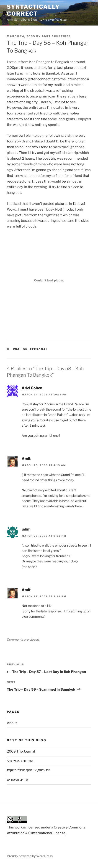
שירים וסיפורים (17, 780)
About (12, 723)
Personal (39, 349)
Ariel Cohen (32, 388)
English (20, 349)
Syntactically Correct (33, 10)
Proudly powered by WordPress (30, 856)
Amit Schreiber (56, 36)
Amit (26, 458)
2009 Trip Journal (21, 751)
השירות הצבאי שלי (20, 761)
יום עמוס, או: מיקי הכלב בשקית (28, 770)
